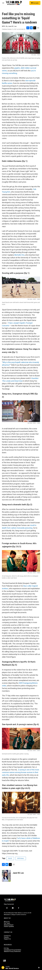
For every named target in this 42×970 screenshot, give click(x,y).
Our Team (7, 923)
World (10, 858)
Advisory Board (8, 925)
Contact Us (7, 936)
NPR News (20, 858)
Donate (35, 3)
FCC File (6, 948)
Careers (6, 937)
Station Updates (9, 926)
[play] (3, 968)
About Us (7, 921)
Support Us (7, 939)
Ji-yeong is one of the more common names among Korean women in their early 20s (20, 772)
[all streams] (39, 967)
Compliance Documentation (12, 950)
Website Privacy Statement (12, 951)
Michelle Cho (19, 255)
